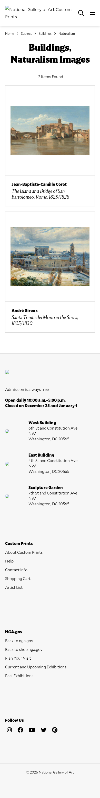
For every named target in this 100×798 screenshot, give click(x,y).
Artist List (14, 587)
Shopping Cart (18, 578)
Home (9, 33)
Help (9, 561)
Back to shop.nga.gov (24, 649)
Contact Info (16, 569)
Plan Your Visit (18, 658)
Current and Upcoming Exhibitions (35, 666)
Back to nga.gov (19, 640)
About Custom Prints (24, 552)
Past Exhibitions (19, 675)
